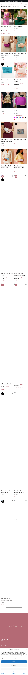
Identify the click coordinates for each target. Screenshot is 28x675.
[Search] (17, 4)
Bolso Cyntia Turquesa (6, 79)
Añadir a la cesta (6, 33)
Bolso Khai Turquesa (19, 382)
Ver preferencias (14, 669)
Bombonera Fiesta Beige (6, 109)
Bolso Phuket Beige (18, 517)
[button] (26, 649)
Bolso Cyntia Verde (18, 26)
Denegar (13, 665)
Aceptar (14, 661)
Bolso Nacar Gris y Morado (20, 139)
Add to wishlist (12, 10)
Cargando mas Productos (14, 608)
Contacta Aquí (4, 645)
